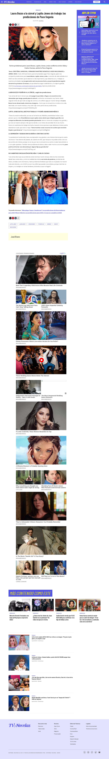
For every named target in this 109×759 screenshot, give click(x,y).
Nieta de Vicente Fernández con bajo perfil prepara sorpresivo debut (19, 618)
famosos (49, 224)
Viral (45, 2)
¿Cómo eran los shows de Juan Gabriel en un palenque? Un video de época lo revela (42, 618)
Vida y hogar (62, 2)
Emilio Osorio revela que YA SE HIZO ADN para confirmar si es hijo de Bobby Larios (65, 618)
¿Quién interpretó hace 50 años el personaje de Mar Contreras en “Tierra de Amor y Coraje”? (89, 70)
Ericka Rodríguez (40, 640)
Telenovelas (37, 2)
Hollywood (78, 2)
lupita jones (13, 224)
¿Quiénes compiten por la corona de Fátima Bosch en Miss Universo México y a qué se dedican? (89, 42)
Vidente (56, 224)
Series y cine (52, 2)
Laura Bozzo (22, 224)
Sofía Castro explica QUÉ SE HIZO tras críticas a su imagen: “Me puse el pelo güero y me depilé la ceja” (51, 637)
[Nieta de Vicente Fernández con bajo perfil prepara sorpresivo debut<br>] (19, 605)
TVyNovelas (41, 224)
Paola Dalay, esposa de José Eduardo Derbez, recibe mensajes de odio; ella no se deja (89, 32)
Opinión (70, 2)
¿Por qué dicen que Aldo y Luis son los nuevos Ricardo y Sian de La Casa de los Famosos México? (52, 678)
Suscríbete (96, 1)
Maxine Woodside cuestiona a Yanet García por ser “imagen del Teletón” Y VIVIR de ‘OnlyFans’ (51, 698)
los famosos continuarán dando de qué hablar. (28, 86)
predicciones (31, 224)
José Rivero (41, 20)
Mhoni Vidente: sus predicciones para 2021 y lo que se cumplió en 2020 (38, 213)
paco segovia (13, 227)
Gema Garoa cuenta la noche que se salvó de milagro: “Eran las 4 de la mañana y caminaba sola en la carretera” (89, 619)
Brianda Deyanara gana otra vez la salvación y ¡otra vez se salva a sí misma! (89, 50)
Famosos (29, 2)
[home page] (9, 2)
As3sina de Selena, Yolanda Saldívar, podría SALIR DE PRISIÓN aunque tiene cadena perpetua (51, 658)
